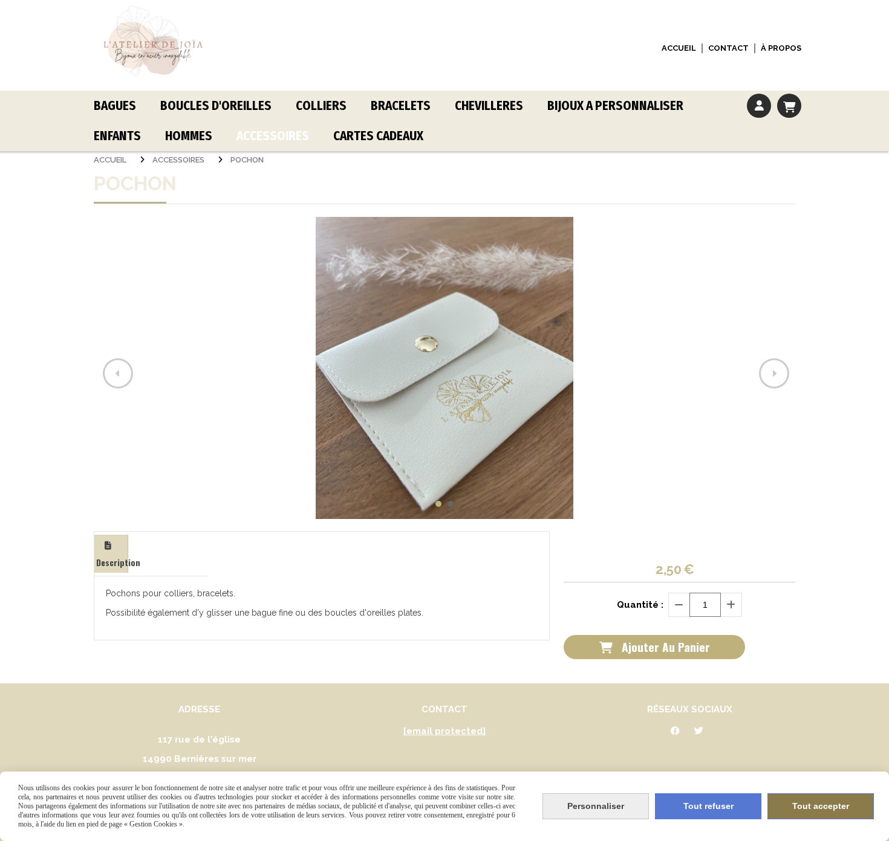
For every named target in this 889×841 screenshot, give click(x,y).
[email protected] (444, 731)
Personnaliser (595, 806)
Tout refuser (708, 806)
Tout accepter (820, 806)
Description (112, 562)
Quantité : (640, 604)
